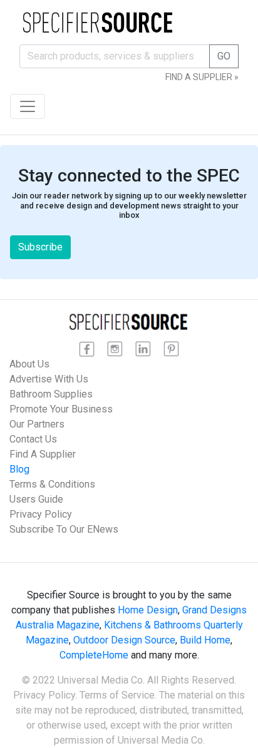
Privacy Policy (40, 514)
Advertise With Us (48, 379)
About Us (29, 364)
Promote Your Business (61, 409)
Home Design (148, 610)
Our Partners (36, 424)
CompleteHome (93, 655)
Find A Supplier (42, 454)
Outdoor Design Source (124, 640)
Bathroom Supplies (51, 394)
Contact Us (33, 439)
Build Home (205, 640)
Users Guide (36, 499)
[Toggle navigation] (27, 106)
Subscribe (40, 247)
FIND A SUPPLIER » (202, 77)
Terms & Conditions (52, 484)
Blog (19, 469)
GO (223, 56)
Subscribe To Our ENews (63, 529)
